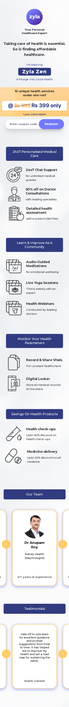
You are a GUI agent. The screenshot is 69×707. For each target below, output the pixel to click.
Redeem (51, 124)
